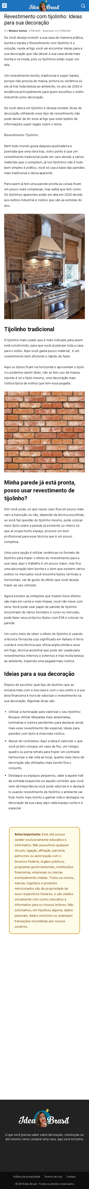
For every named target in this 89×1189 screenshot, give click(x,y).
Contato (71, 1176)
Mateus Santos (18, 30)
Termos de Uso (53, 1176)
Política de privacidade (26, 1176)
